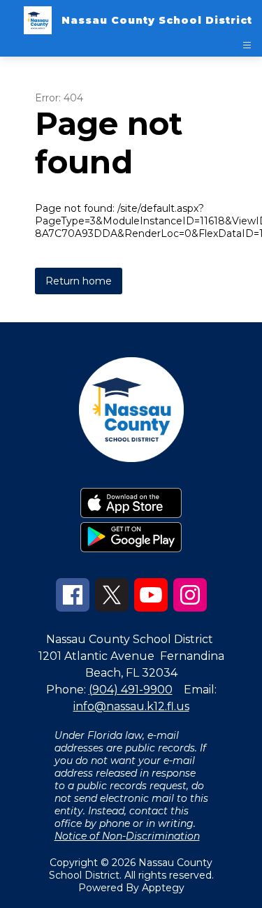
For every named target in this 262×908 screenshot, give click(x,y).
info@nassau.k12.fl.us (131, 706)
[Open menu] (247, 45)
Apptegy (163, 887)
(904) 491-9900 (131, 689)
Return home (78, 281)
